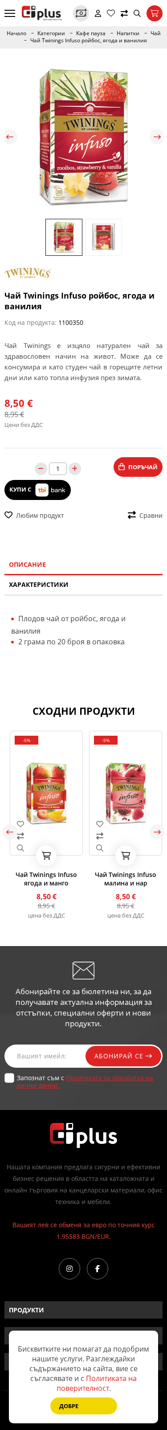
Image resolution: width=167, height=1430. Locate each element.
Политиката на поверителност (97, 1383)
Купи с (21, 489)
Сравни (151, 515)
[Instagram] (69, 1268)
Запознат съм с (85, 1081)
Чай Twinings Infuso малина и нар (123, 878)
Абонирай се (120, 1056)
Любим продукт (40, 515)
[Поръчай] (44, 855)
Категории (51, 33)
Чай (156, 33)
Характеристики (39, 584)
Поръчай (143, 467)
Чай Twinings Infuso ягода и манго (44, 878)
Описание (27, 564)
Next (157, 136)
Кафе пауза (91, 33)
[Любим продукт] (44, 824)
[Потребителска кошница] (155, 13)
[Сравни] (124, 13)
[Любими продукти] (111, 13)
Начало (16, 33)
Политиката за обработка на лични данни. (85, 1082)
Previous (9, 136)
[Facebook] (97, 1268)
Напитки (128, 33)
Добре (68, 1406)
